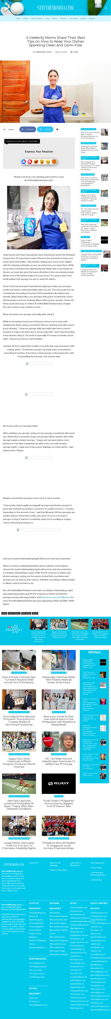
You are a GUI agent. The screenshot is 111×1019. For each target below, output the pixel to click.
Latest (4, 613)
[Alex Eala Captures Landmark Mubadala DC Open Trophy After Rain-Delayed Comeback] (104, 222)
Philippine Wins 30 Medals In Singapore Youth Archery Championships (89, 273)
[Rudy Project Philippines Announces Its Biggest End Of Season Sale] (104, 240)
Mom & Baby (26, 613)
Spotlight (85, 237)
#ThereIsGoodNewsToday (91, 251)
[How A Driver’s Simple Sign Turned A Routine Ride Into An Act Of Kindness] (104, 132)
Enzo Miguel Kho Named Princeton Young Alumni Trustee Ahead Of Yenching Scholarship (90, 166)
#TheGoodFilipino (88, 129)
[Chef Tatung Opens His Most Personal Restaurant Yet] (103, 675)
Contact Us (33, 863)
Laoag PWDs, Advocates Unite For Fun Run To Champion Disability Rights (91, 257)
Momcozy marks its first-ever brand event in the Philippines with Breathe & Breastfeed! (90, 181)
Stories (35, 613)
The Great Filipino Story (88, 158)
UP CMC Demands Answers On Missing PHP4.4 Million (90, 718)
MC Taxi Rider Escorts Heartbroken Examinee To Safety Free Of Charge (90, 212)
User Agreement (97, 863)
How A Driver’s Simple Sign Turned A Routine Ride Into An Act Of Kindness (90, 135)
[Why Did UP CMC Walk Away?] (103, 776)
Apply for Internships (58, 870)
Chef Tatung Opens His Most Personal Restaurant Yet (89, 675)
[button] (106, 7)
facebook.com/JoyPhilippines (56, 597)
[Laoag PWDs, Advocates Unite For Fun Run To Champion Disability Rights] (106, 254)
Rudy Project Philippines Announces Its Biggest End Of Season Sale (90, 243)
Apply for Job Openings (55, 864)
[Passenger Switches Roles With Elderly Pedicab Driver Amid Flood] (104, 146)
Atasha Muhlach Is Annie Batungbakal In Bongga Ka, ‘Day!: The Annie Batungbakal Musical (90, 704)
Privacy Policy (96, 868)
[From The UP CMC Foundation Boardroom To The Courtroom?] (103, 757)
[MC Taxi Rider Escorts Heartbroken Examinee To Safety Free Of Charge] (104, 208)
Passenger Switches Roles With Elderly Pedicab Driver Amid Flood (89, 149)
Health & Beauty (14, 613)
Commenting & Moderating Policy (98, 873)
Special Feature (87, 174)
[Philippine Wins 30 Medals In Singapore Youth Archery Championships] (104, 268)
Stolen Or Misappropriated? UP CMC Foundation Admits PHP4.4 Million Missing (90, 730)
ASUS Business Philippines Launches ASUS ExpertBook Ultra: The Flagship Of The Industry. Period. (90, 688)
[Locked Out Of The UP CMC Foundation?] (103, 767)
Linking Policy (96, 880)
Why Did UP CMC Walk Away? (90, 774)
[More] (57, 129)
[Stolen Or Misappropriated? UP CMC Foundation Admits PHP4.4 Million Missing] (103, 728)
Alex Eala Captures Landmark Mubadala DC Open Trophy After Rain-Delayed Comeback (89, 228)
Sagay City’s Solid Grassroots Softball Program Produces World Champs (89, 198)
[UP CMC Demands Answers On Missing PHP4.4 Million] (103, 718)
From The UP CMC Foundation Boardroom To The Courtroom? (90, 757)
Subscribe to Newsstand (75, 864)
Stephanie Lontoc (44, 52)
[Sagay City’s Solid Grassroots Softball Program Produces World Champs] (104, 193)
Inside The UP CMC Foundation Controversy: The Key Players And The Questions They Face (90, 744)
